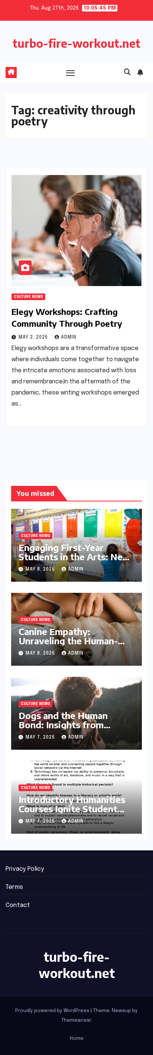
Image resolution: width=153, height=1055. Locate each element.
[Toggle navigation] (70, 73)
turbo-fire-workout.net (76, 43)
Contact (18, 905)
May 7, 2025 (41, 737)
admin (68, 337)
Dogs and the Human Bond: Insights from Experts (63, 724)
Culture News (28, 297)
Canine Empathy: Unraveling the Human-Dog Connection (68, 640)
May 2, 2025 (34, 337)
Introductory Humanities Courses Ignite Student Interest (72, 808)
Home (77, 1038)
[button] (127, 72)
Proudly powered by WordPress (53, 1010)
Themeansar (76, 1020)
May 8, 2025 (41, 569)
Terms (14, 887)
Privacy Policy (25, 869)
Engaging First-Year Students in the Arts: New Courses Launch (75, 556)
